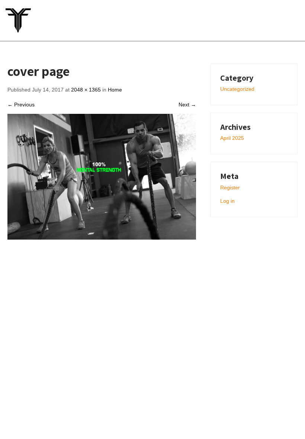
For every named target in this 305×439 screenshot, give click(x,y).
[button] (280, 20)
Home (115, 90)
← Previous (21, 105)
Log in (227, 201)
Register (230, 187)
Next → (187, 105)
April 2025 (232, 138)
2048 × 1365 (86, 90)
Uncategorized (237, 89)
